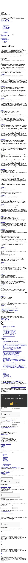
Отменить (3, 437)
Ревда (7, 19)
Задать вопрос (4, 313)
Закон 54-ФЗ (6, 31)
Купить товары (4, 38)
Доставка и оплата (7, 376)
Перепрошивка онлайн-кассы (9, 354)
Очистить (3, 435)
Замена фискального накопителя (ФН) (11, 352)
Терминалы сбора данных (9, 326)
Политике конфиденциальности (18, 387)
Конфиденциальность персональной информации (11, 382)
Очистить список (4, 473)
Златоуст (5, 458)
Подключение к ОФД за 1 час (9, 349)
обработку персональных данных (8, 420)
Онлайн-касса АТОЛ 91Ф (9, 336)
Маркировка (6, 28)
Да (3, 448)
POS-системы (6, 329)
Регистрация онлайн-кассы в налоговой (12, 348)
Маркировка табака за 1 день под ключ (11, 362)
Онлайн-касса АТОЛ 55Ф (9, 332)
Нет (1, 448)
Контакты (5, 32)
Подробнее (3, 74)
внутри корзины (4, 434)
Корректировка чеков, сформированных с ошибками (15, 342)
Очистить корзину (5, 39)
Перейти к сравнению (5, 472)
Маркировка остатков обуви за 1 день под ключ (13, 366)
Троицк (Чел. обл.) (7, 464)
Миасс (4, 462)
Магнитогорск (6, 461)
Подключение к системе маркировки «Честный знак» (15, 367)
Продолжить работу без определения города (10, 467)
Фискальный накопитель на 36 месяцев (12, 347)
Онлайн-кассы (6, 27)
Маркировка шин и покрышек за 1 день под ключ (14, 359)
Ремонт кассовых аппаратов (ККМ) (11, 355)
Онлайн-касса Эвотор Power (9, 330)
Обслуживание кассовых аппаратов (11, 353)
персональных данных (6, 487)
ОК (1, 541)
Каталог (5, 26)
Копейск (5, 459)
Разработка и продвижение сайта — (14, 397)
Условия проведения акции (7, 513)
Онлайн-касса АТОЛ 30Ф (9, 334)
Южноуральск (6, 465)
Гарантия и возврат (7, 377)
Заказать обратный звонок (6, 21)
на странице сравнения (6, 444)
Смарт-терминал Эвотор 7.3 (9, 333)
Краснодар (5, 460)
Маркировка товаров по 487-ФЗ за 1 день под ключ (14, 365)
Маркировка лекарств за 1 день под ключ (12, 363)
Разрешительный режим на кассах (10, 341)
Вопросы (5, 371)
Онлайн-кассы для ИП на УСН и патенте (12, 351)
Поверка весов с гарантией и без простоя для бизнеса (15, 344)
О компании (6, 25)
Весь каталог (3, 338)
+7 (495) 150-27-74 (5, 20)
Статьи (4, 373)
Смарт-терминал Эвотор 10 (9, 331)
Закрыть (2, 561)
